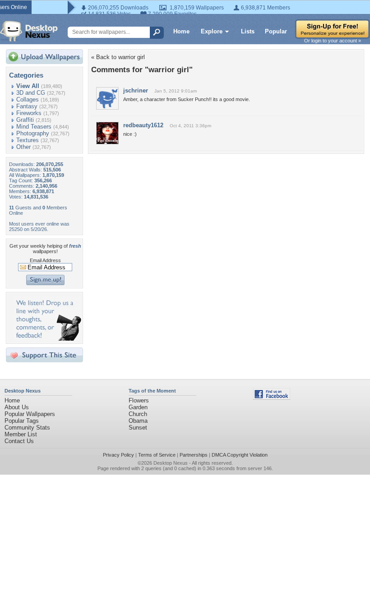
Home (181, 31)
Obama (138, 420)
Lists (247, 31)
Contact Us (19, 441)
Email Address (45, 260)
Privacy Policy (118, 455)
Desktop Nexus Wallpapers (29, 31)
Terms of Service (157, 455)
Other (23, 146)
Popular (276, 31)
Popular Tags (22, 420)
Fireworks (29, 113)
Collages (27, 99)
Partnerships (194, 455)
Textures (27, 140)
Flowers (139, 400)
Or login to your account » (332, 40)
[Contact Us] (47, 338)
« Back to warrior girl (118, 57)
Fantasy (26, 106)
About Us (17, 407)
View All (27, 86)
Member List (21, 434)
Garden (138, 407)
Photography (32, 133)
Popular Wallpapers (30, 414)
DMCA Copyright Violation (240, 455)
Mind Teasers (33, 126)
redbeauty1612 (143, 125)
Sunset (138, 427)
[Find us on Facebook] (271, 397)
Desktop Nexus (170, 463)
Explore (211, 31)
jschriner (135, 90)
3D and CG (30, 92)
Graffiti (25, 119)
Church (138, 414)
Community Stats (27, 427)
